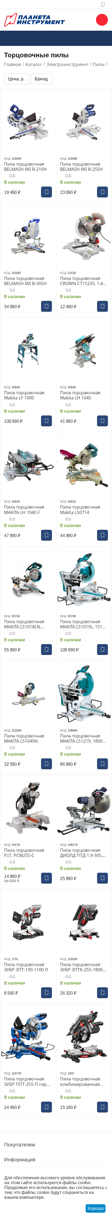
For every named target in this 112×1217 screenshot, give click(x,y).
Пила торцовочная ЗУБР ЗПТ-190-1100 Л (26, 967)
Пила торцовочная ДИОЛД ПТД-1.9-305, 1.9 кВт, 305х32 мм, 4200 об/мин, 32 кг (81, 853)
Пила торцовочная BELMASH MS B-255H (81, 167)
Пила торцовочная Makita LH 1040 (80, 395)
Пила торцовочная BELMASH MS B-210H (25, 167)
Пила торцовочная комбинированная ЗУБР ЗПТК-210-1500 (81, 1081)
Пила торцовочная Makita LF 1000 (24, 395)
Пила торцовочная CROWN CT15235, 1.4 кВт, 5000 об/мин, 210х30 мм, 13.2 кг (81, 281)
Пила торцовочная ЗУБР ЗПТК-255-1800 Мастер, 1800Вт (81, 967)
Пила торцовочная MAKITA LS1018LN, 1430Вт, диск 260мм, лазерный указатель (25, 624)
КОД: (7, 158)
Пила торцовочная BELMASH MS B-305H (25, 281)
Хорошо (96, 1208)
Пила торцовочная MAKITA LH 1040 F (24, 510)
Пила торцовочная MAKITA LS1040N (24, 738)
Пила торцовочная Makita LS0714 (80, 510)
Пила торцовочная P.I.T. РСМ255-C (24, 853)
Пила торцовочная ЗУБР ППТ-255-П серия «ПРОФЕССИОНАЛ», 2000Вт (28, 1081)
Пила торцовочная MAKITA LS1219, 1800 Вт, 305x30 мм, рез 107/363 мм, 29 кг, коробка (81, 738)
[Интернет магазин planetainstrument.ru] (34, 19)
